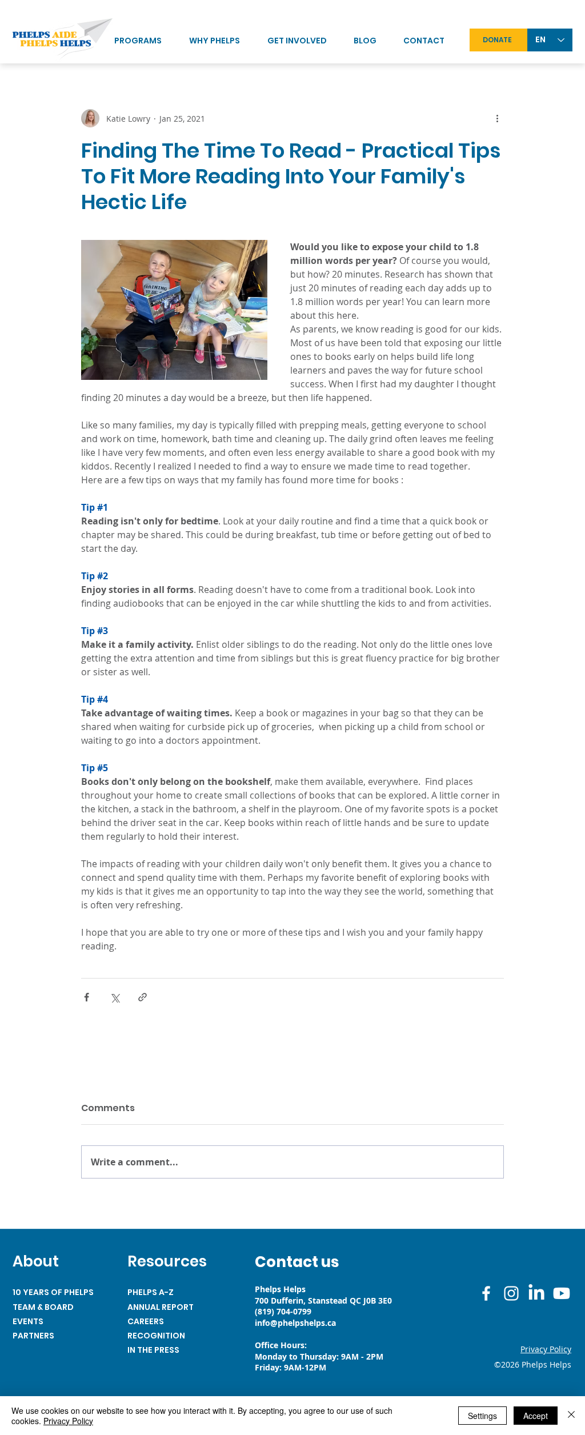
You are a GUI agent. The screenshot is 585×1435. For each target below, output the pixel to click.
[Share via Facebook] (86, 997)
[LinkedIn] (536, 1293)
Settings (482, 1415)
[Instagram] (511, 1293)
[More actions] (497, 118)
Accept (535, 1415)
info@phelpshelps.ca (295, 1322)
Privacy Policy (68, 1420)
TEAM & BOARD (43, 1307)
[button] (305, 41)
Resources (167, 1261)
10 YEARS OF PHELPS (53, 1292)
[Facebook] (486, 1293)
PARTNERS (33, 1335)
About (36, 1261)
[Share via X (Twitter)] (114, 997)
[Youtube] (561, 1293)
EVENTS (28, 1321)
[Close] (571, 1415)
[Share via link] (142, 997)
